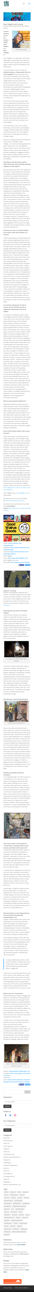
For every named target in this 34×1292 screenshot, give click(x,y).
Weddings (6, 1182)
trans (6, 1226)
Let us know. (21, 1244)
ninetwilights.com (23, 493)
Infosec (5, 1151)
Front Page (6, 1146)
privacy (14, 1215)
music (6, 1212)
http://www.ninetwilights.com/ (18, 558)
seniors (25, 1217)
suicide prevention (16, 1220)
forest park (7, 1203)
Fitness (5, 1143)
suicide (6, 1220)
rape (27, 1215)
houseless (7, 1206)
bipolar (25, 1192)
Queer (5, 1168)
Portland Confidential (9, 1165)
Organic (5, 1160)
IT (12, 1209)
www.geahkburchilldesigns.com (19, 1071)
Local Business (7, 1154)
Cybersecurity (8, 1200)
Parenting (6, 1162)
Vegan (5, 1179)
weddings (24, 1229)
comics (6, 1198)
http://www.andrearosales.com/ (15, 500)
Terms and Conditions (21, 1288)
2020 (6, 1192)
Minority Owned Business (10, 1157)
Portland (7, 1215)
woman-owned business (19, 1232)
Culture (5, 1138)
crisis (20, 1198)
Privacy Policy (8, 1288)
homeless (26, 1203)
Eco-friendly (18, 1200)
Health (5, 1149)
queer (21, 1215)
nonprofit (14, 1212)
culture (26, 1198)
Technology (23, 1223)
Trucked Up (6, 605)
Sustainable (6, 1173)
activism (13, 1192)
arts (19, 1192)
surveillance (8, 1223)
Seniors (5, 1171)
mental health (20, 1209)
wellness (7, 1232)
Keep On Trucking (9, 591)
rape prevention (9, 1217)
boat (6, 1195)
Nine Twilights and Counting (13, 24)
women (7, 1234)
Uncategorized (7, 1176)
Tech (16, 1223)
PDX (20, 1212)
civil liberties (14, 1195)
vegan (19, 1226)
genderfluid (17, 1203)
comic (22, 1195)
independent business (19, 1206)
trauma (12, 1226)
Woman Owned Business (10, 1184)
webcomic (7, 1229)
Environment (7, 1141)
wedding (16, 1229)
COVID (13, 1198)
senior (18, 1217)
